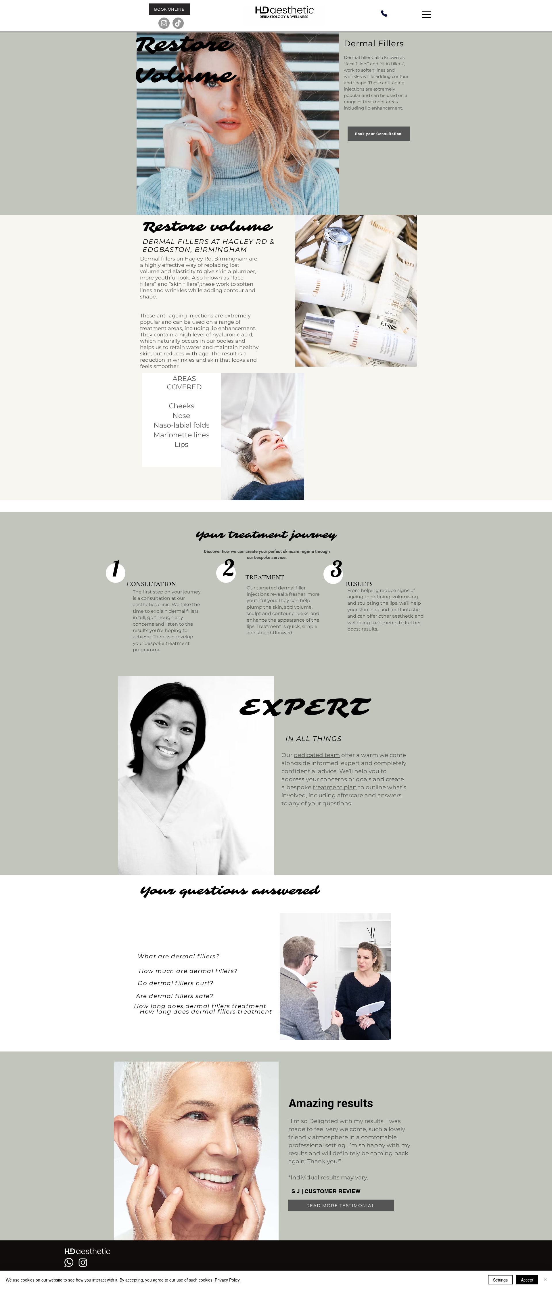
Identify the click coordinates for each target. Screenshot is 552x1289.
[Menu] (427, 14)
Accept (527, 1280)
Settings (500, 1280)
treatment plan (335, 787)
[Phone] (384, 13)
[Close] (545, 1279)
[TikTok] (178, 23)
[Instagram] (164, 23)
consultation (155, 598)
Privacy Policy (227, 1280)
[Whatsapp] (68, 1262)
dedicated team (317, 755)
